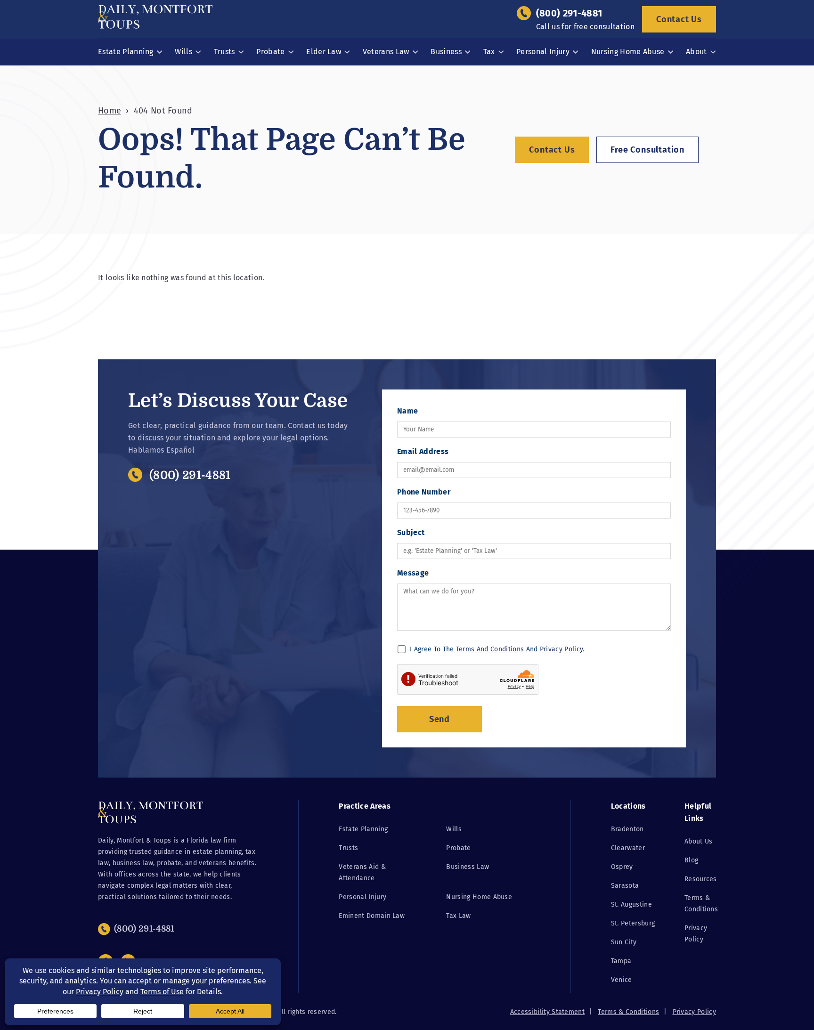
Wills (183, 51)
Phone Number (423, 491)
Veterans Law (386, 51)
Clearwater (628, 848)
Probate (270, 51)
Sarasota (625, 886)
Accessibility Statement (547, 1012)
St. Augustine (631, 904)
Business (446, 51)
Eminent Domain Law (372, 916)
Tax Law (458, 916)
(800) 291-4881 (569, 13)
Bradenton (627, 829)
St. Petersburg (633, 923)
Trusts (224, 51)
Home (109, 110)
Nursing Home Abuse (628, 51)
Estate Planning (126, 51)
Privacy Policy (561, 649)
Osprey (622, 867)
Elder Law (323, 51)
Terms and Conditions (490, 649)
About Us (698, 841)
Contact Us (679, 19)
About (696, 51)
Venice (621, 980)
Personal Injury (543, 51)
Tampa (621, 961)
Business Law (467, 867)
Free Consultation (647, 150)
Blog (691, 860)
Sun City (624, 942)
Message (413, 572)
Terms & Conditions (628, 1012)
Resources (700, 879)
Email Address (422, 451)
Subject (410, 532)
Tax (489, 51)
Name (407, 410)
